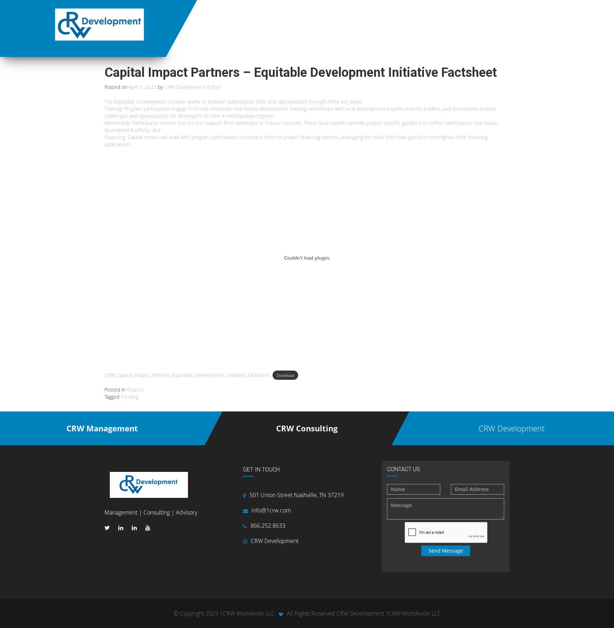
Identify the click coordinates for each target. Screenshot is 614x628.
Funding (129, 396)
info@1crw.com (271, 510)
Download (285, 375)
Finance (135, 389)
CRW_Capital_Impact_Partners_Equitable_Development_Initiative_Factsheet (187, 375)
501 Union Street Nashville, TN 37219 (296, 495)
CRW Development (274, 541)
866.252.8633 (268, 525)
